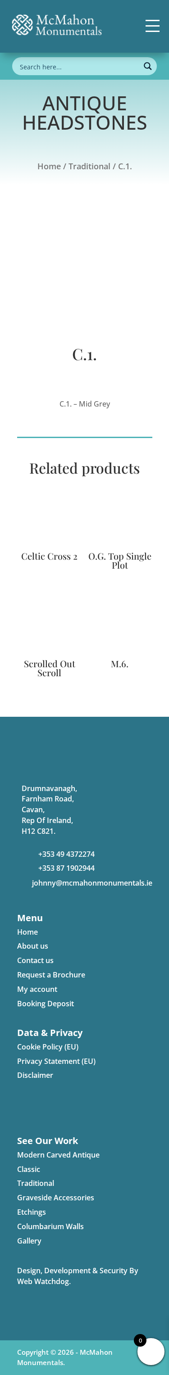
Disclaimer (35, 1075)
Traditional (89, 166)
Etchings (31, 1212)
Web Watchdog (43, 1281)
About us (32, 946)
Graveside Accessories (55, 1198)
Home (49, 166)
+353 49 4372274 (66, 854)
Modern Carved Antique (58, 1155)
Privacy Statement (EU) (56, 1061)
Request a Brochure (51, 975)
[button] (152, 25)
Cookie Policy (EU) (47, 1047)
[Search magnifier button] (148, 66)
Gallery (29, 1241)
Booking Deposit (45, 1004)
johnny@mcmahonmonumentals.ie (92, 883)
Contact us (35, 960)
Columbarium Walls (50, 1226)
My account (37, 989)
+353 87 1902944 (66, 868)
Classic (28, 1169)
